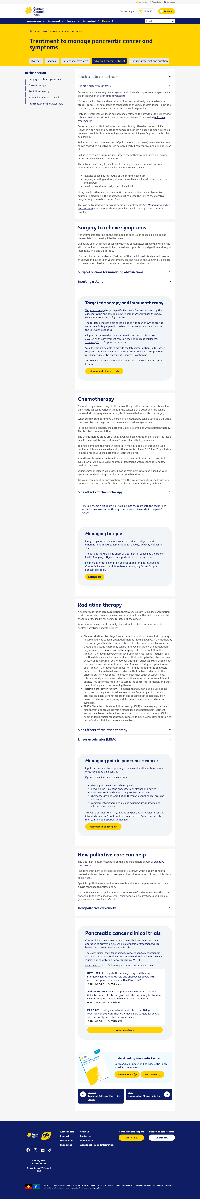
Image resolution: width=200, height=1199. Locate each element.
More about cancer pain (103, 826)
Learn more (94, 576)
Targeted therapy (95, 310)
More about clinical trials (104, 371)
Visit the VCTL (93, 965)
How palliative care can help (44, 97)
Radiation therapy (39, 91)
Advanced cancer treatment (109, 61)
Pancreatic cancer (74, 31)
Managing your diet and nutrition (149, 61)
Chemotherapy (86, 406)
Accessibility (157, 2)
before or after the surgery (118, 650)
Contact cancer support (131, 1131)
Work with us (86, 1140)
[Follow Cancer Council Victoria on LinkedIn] (42, 1152)
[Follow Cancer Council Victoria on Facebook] (28, 1152)
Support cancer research (161, 1131)
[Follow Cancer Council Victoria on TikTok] (50, 1152)
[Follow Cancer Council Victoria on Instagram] (35, 1152)
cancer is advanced (112, 95)
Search (172, 21)
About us (143, 2)
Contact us (85, 1136)
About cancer (41, 31)
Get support (54, 20)
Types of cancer (57, 31)
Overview (36, 61)
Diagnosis (52, 61)
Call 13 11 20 (131, 1137)
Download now (125, 1074)
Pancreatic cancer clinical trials (46, 103)
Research (65, 1136)
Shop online (66, 1144)
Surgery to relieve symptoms (45, 79)
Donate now (162, 1137)
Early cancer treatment (75, 61)
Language (171, 2)
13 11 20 (147, 11)
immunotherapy (136, 314)
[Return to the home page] (34, 14)
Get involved (66, 1140)
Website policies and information (97, 1144)
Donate (168, 11)
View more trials (125, 1030)
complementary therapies (105, 803)
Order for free (150, 1074)
